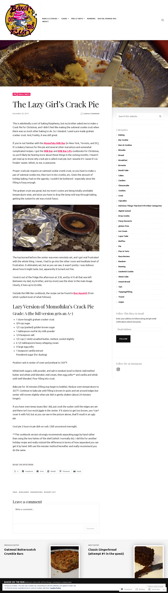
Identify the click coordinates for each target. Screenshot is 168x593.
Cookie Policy (55, 588)
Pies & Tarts (77, 18)
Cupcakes (122, 201)
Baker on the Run (14, 582)
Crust (120, 196)
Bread (121, 155)
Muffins (121, 241)
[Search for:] (136, 116)
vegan (121, 302)
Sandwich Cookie (125, 272)
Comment (90, 528)
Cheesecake (123, 185)
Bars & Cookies (49, 18)
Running (91, 18)
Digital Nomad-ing (107, 18)
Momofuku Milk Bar (54, 143)
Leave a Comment (91, 113)
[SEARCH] (162, 20)
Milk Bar (48, 151)
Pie (15, 94)
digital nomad (124, 211)
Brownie (122, 165)
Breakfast (122, 160)
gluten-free (123, 226)
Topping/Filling (125, 292)
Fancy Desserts (125, 221)
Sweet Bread (124, 282)
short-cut (50, 492)
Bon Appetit (80, 293)
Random (122, 261)
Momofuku (37, 492)
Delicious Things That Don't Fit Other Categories (140, 206)
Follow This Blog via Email (130, 313)
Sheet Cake (123, 277)
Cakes (64, 18)
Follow (123, 339)
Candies (121, 180)
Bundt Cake (123, 170)
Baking (121, 135)
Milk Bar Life (65, 151)
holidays (24, 492)
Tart (120, 287)
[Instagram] (118, 369)
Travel (121, 297)
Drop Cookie (124, 216)
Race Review (124, 256)
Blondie (121, 150)
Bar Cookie (123, 140)
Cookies (122, 191)
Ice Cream (122, 231)
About (45, 21)
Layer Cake (123, 236)
